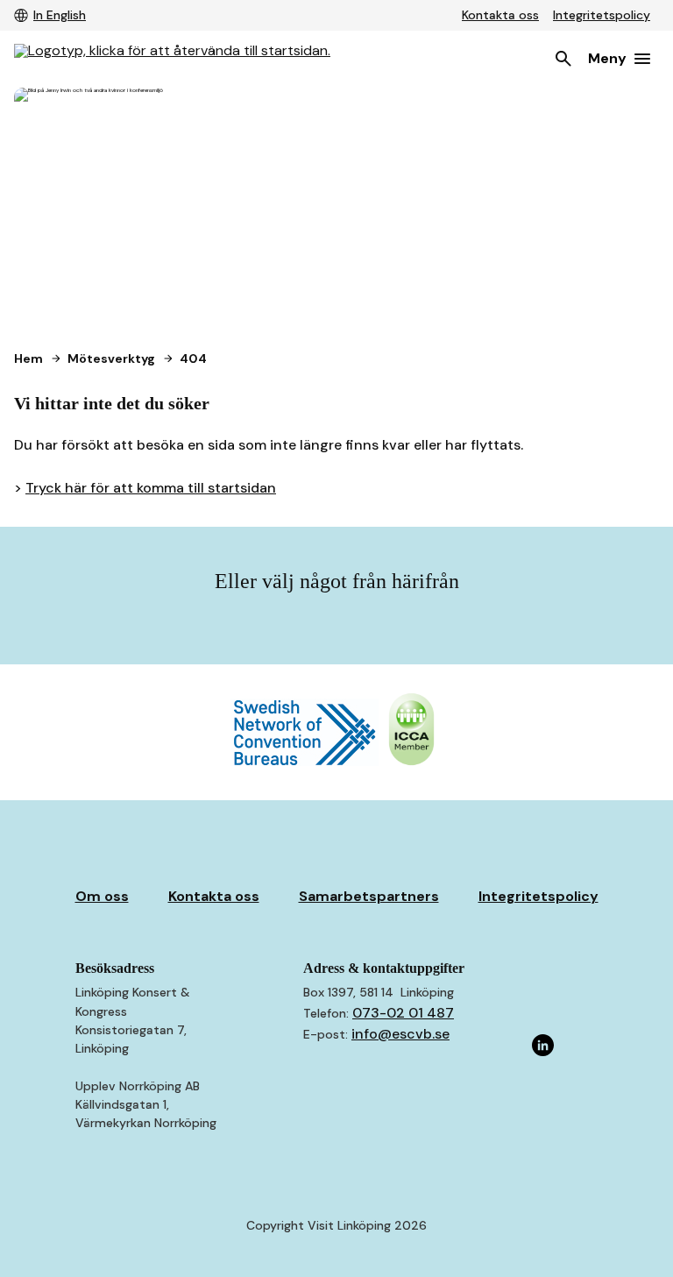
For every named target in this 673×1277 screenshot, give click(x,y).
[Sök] (563, 59)
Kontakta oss (500, 15)
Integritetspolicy (601, 15)
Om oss (102, 896)
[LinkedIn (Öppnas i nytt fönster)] (544, 1046)
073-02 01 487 (403, 1013)
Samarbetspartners (369, 896)
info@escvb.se (400, 1034)
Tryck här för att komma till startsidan (150, 488)
